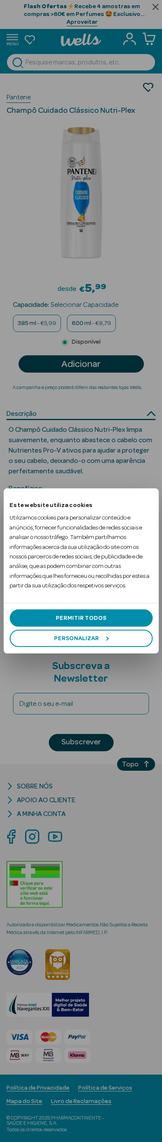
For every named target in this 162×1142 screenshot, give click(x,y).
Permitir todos (81, 618)
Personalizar (76, 638)
